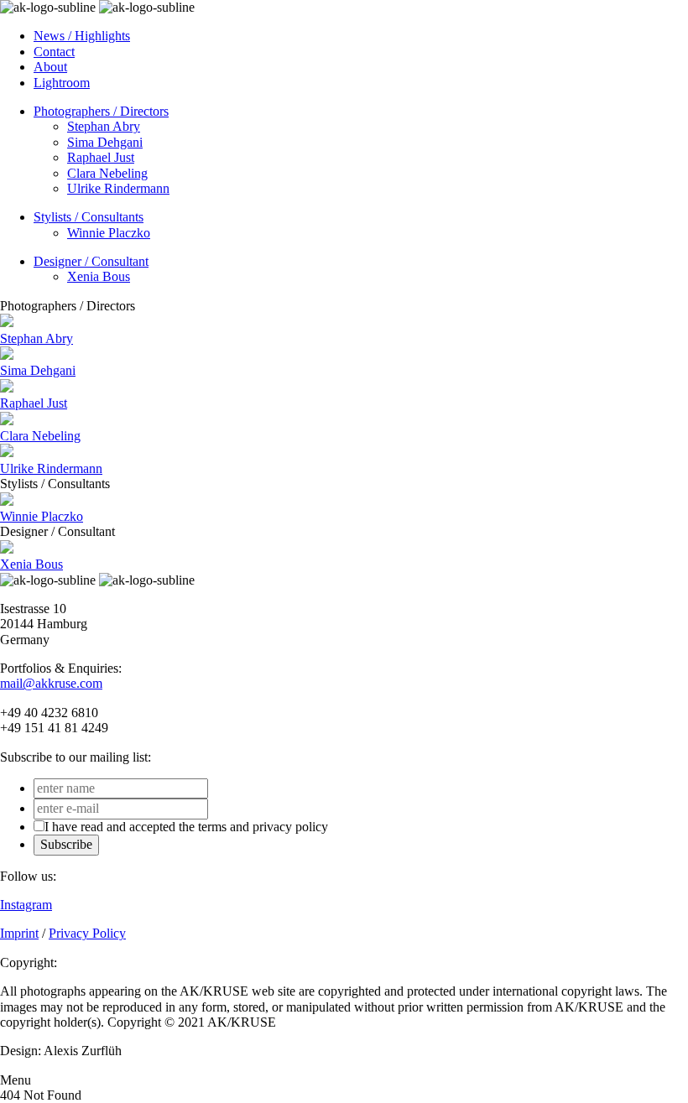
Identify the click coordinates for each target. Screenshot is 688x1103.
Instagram (26, 904)
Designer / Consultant (91, 261)
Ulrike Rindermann (118, 188)
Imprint (19, 933)
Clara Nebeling (107, 173)
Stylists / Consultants (88, 217)
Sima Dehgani (105, 142)
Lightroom (62, 82)
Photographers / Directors (101, 111)
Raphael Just (100, 157)
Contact (54, 51)
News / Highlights (82, 36)
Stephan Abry (103, 126)
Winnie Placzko (108, 233)
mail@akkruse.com (51, 683)
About (50, 67)
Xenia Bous (98, 276)
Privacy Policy (87, 933)
